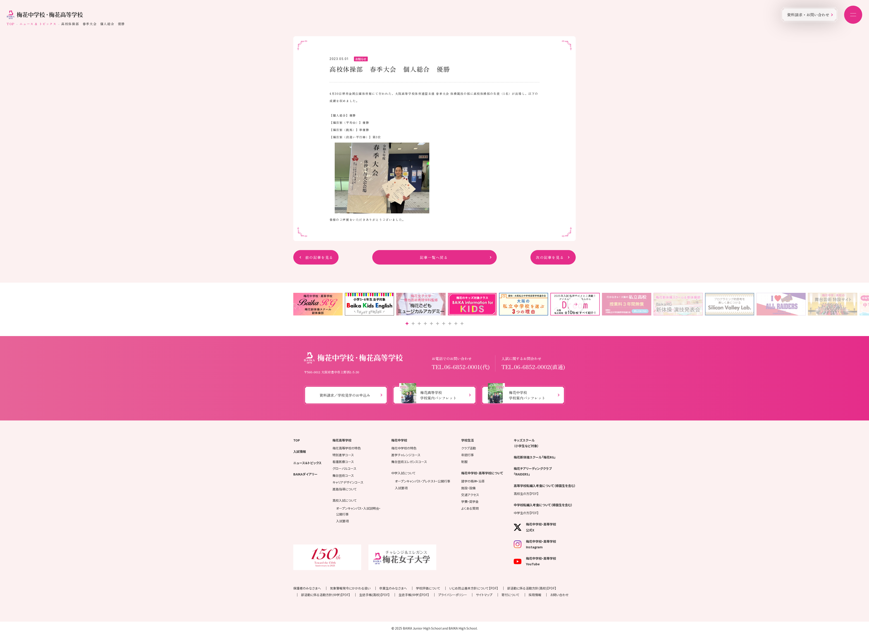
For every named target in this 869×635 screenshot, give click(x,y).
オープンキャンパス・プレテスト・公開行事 (422, 481)
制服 (464, 461)
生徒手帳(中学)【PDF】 (414, 594)
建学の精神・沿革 (473, 481)
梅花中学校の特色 (403, 448)
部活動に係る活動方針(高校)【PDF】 (531, 588)
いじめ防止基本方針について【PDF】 (473, 588)
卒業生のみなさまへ (393, 588)
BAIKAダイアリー (305, 474)
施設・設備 (468, 488)
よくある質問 (470, 508)
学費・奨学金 (470, 501)
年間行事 (467, 455)
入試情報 (299, 451)
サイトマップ (484, 594)
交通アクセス (470, 494)
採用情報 (535, 594)
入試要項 (342, 521)
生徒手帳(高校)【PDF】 (374, 594)
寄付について (510, 594)
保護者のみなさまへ (307, 588)
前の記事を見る (319, 257)
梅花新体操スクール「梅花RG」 (535, 457)
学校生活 (467, 440)
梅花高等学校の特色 (346, 448)
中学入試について (403, 473)
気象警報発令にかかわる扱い (350, 588)
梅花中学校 (399, 440)
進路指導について (344, 489)
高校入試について (344, 500)
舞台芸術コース (343, 475)
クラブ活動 (468, 448)
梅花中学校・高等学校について (482, 473)
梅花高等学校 (341, 440)
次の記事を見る (550, 257)
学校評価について (428, 588)
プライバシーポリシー (452, 594)
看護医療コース (343, 461)
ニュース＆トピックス (307, 463)
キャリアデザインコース (347, 482)
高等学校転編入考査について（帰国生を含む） (545, 485)
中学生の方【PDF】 (526, 513)
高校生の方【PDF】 (526, 493)
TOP (11, 23)
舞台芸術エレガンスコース (409, 461)
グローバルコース (344, 468)
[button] (576, 304)
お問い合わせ (559, 594)
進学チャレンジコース (405, 455)
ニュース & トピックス (37, 23)
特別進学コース (343, 455)
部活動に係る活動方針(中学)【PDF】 (325, 594)
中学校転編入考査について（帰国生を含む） (543, 505)
